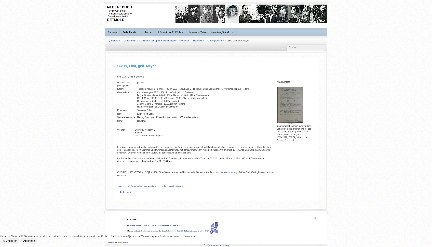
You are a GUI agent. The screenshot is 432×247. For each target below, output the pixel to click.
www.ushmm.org (229, 172)
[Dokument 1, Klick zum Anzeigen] (293, 106)
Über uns (148, 32)
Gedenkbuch (129, 32)
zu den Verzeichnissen (171, 186)
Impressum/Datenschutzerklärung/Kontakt (209, 32)
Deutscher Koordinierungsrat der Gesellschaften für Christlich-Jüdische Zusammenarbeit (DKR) (172, 231)
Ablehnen (29, 240)
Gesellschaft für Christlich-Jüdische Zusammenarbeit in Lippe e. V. (154, 225)
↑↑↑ (314, 217)
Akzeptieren (10, 240)
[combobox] (306, 47)
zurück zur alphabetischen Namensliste (136, 186)
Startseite (112, 32)
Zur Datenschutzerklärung (216, 245)
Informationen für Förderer (170, 32)
